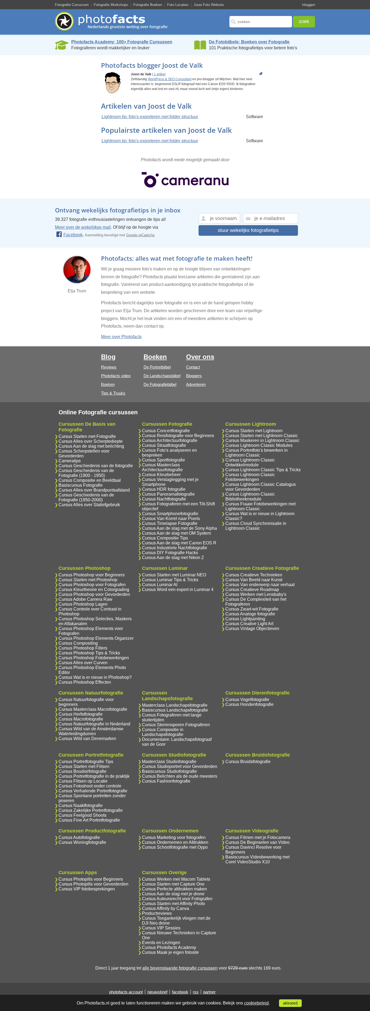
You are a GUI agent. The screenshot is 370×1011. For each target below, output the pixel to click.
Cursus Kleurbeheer (161, 474)
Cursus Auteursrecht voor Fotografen (177, 898)
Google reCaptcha (140, 235)
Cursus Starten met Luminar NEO (174, 575)
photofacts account (126, 992)
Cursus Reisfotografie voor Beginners (178, 435)
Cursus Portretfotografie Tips (86, 761)
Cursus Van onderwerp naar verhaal (260, 584)
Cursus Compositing (78, 643)
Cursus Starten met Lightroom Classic (261, 435)
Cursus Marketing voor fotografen (174, 837)
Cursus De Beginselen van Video (257, 842)
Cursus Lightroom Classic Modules (259, 445)
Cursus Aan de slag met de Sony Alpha (179, 528)
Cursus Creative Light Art (249, 623)
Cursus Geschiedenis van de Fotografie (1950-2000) (86, 497)
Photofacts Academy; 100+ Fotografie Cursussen (121, 42)
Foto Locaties (178, 5)
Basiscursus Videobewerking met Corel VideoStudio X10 (257, 859)
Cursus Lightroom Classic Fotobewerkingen (250, 477)
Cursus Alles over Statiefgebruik (89, 504)
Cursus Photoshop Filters (83, 648)
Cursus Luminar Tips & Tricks (170, 579)
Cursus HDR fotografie (164, 489)
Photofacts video (116, 375)
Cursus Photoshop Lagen (83, 604)
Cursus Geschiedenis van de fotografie (96, 465)
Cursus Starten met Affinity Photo (173, 903)
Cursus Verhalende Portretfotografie (93, 791)
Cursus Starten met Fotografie (87, 436)
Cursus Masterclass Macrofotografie (93, 709)
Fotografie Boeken (147, 5)
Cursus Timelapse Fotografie (169, 523)
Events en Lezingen (161, 942)
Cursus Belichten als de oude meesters (179, 776)
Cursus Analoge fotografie (250, 614)
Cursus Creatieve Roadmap (252, 589)
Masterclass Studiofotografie (169, 761)
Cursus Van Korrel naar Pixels (171, 518)
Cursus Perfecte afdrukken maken (174, 889)
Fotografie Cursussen (72, 5)
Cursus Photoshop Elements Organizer (96, 638)
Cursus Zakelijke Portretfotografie (91, 810)
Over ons (200, 356)
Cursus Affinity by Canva (165, 908)
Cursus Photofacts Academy (169, 947)
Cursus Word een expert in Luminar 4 (177, 589)
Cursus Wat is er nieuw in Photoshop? (95, 677)
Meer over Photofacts (121, 336)
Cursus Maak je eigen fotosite (170, 952)
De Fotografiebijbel (160, 384)
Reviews (108, 367)
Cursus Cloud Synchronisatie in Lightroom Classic (255, 526)
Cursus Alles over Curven (83, 662)
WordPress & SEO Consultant (170, 79)
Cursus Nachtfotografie (164, 499)
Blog (108, 356)
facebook (180, 992)
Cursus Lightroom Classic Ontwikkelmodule (250, 462)
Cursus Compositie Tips (165, 538)
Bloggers (194, 375)
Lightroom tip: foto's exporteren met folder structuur (150, 116)
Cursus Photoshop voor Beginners (92, 575)
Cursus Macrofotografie (81, 719)
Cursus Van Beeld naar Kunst (253, 579)
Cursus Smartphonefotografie (170, 513)
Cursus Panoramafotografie (168, 494)
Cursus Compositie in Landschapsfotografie (162, 732)
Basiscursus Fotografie (81, 485)
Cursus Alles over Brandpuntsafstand (94, 490)
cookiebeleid (256, 1003)
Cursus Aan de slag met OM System (176, 533)
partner (209, 992)
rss (196, 992)
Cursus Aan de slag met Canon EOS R (179, 543)
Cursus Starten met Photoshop (88, 579)
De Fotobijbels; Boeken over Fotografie (249, 42)
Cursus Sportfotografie (163, 460)
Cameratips (70, 460)
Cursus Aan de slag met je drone (173, 894)
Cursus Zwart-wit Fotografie (251, 609)
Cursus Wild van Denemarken (87, 738)
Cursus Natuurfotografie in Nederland (94, 724)
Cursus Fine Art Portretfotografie (89, 820)
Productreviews (157, 913)
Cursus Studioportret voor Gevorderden (179, 766)
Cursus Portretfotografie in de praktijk (94, 776)
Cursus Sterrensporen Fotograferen (176, 724)
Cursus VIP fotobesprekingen (87, 889)
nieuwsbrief (157, 992)
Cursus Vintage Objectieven (252, 628)
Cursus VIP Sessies (161, 928)
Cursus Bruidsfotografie (248, 761)
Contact (193, 367)
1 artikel (159, 74)
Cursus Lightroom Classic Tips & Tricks (263, 469)
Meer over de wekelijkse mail (83, 227)
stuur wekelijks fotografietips (248, 230)
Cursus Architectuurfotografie (169, 440)
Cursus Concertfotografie (166, 430)
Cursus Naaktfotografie (81, 805)
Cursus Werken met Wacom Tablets (176, 879)
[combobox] (260, 21)
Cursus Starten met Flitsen (84, 766)
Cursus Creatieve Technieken (253, 575)
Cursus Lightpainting (245, 618)
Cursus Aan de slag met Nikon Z (173, 557)
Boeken (108, 384)
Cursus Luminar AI (159, 584)
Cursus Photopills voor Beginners (91, 879)
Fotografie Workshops (111, 5)
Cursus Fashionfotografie (166, 781)
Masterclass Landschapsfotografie (174, 705)
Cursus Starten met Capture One (173, 884)
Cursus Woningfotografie (82, 842)
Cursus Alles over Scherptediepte (91, 441)
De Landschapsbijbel (162, 375)
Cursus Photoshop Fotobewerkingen (94, 657)
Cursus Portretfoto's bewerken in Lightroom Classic (256, 452)
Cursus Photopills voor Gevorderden (93, 884)
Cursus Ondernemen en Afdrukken (175, 842)
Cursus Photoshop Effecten (85, 682)
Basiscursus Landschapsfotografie (175, 710)
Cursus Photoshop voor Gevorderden (94, 594)
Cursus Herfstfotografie (81, 714)
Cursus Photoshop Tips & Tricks (89, 653)
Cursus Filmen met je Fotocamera (257, 837)
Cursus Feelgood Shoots (82, 815)
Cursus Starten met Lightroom (254, 430)
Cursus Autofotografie (79, 837)
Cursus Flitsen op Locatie (83, 781)
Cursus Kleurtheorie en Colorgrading (94, 589)
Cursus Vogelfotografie (247, 699)
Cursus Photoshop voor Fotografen (92, 584)
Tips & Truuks (113, 393)
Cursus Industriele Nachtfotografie (174, 547)
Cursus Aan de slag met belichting (91, 446)
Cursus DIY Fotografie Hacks (170, 552)
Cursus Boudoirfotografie (82, 771)
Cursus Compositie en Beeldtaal (90, 480)
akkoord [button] (290, 1003)
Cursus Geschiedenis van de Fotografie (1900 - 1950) (86, 473)
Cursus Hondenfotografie (249, 704)
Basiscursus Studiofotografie (169, 771)
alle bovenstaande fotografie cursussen (180, 968)
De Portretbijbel (157, 367)
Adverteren (196, 384)
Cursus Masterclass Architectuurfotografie (162, 467)
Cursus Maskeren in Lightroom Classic (262, 440)
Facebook (73, 234)
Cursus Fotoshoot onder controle (90, 786)
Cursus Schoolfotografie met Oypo (175, 847)
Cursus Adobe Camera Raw (85, 599)
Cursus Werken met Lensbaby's (255, 594)
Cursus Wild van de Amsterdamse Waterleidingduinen (91, 731)
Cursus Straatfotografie (164, 445)
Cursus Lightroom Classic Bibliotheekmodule (250, 496)
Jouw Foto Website (209, 5)
